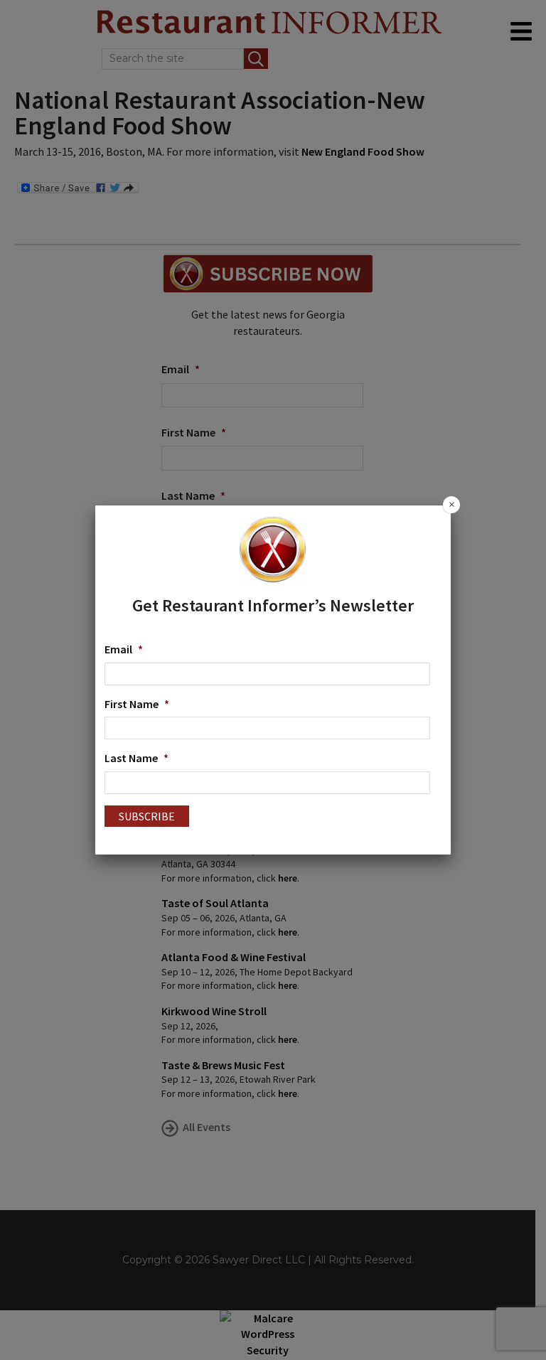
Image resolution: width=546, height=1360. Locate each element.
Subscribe (147, 816)
